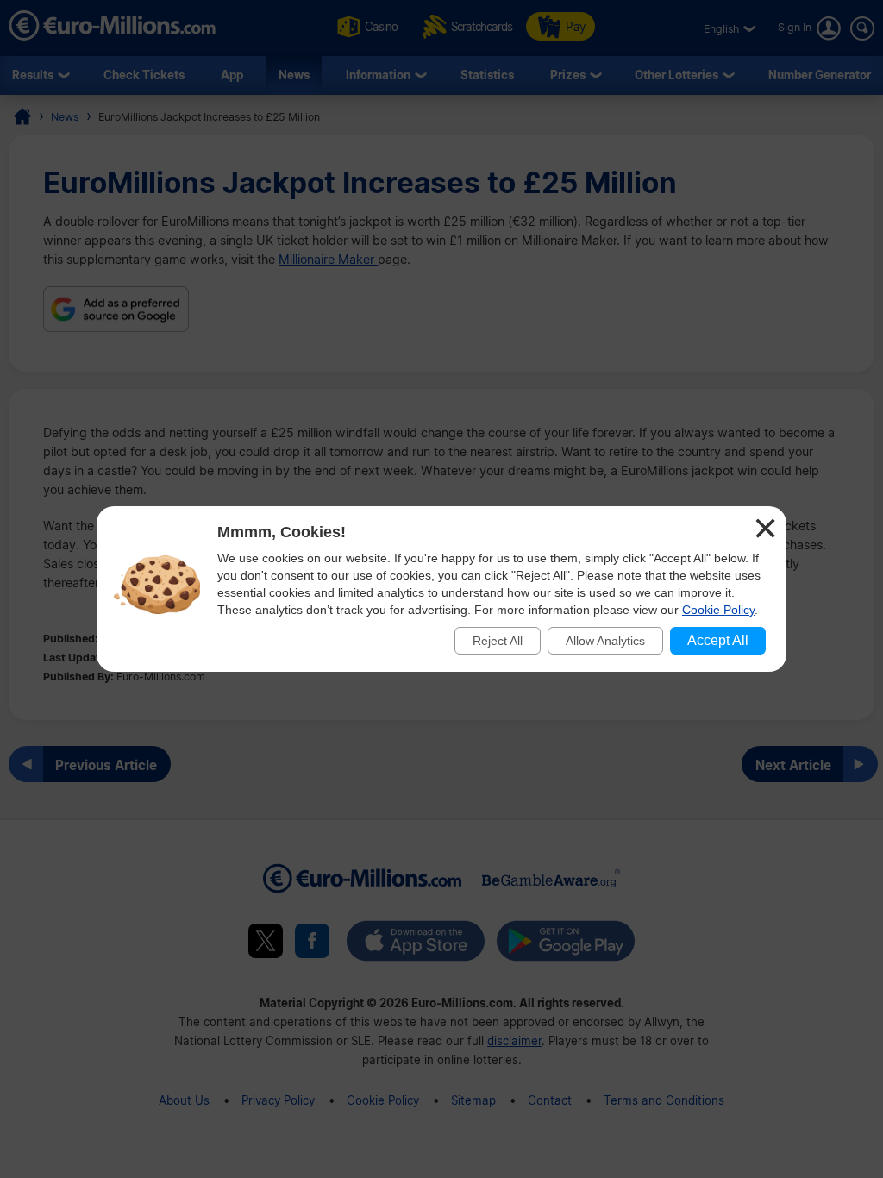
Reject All (498, 641)
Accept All (717, 640)
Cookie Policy (718, 610)
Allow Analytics (605, 641)
